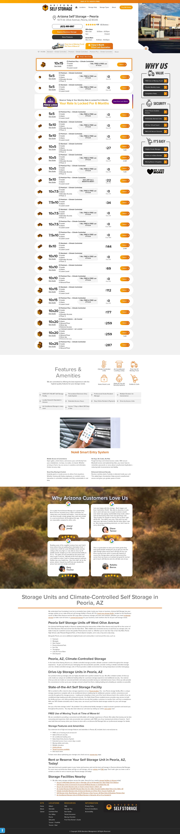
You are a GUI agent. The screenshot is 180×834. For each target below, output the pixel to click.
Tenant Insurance (69, 814)
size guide (107, 709)
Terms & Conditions (91, 809)
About (42, 809)
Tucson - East (53, 825)
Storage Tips (68, 809)
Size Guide (67, 812)
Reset (117, 52)
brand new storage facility (105, 613)
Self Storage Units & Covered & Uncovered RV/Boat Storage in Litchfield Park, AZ (83, 785)
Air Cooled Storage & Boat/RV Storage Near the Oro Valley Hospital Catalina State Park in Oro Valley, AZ (90, 789)
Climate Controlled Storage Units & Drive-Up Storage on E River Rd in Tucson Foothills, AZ (86, 791)
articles (95, 769)
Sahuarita (52, 820)
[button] (82, 7)
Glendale (51, 809)
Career (42, 812)
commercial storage (76, 617)
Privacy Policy (89, 806)
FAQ (102, 769)
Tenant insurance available (60, 749)
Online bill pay (57, 747)
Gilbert (51, 806)
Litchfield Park (53, 812)
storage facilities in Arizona (108, 780)
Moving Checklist (69, 817)
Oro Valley (52, 814)
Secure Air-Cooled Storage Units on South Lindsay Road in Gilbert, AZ (79, 787)
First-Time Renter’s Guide (72, 820)
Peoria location (94, 691)
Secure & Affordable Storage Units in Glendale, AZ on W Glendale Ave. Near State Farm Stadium (88, 782)
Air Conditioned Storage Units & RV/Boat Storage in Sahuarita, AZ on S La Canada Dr (84, 795)
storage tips (93, 754)
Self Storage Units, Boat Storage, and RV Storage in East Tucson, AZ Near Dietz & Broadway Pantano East (91, 793)
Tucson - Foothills (54, 822)
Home (42, 806)
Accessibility (89, 812)
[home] (57, 7)
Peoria (51, 817)
